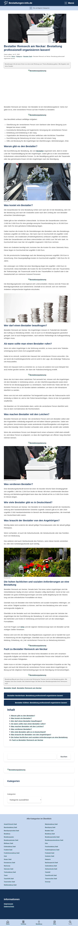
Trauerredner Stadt (9, 881)
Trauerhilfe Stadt (9, 878)
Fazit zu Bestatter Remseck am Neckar (27, 740)
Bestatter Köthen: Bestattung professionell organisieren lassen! (41, 703)
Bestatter (40, 151)
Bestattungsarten (9, 837)
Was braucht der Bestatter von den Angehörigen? (31, 735)
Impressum (8, 904)
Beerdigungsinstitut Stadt (11, 830)
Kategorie (19, 56)
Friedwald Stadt (49, 853)
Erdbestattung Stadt (10, 846)
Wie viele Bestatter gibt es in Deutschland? (28, 732)
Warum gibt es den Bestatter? (23, 716)
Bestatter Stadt (27, 56)
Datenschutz (9, 907)
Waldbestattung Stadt (10, 885)
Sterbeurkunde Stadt (51, 869)
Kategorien (11, 794)
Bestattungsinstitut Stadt (52, 837)
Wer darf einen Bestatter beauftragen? (26, 721)
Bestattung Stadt (50, 833)
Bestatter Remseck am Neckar (29, 688)
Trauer (6, 875)
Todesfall (47, 872)
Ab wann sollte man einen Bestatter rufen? (28, 724)
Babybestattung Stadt (51, 824)
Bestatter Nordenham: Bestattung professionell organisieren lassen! (35, 695)
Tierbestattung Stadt (10, 872)
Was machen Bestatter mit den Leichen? (27, 726)
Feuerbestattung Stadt (51, 846)
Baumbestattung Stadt (10, 827)
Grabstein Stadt (49, 856)
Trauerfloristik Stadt (51, 875)
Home (8, 924)
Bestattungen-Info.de (20, 3)
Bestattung (39, 924)
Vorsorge (23, 924)
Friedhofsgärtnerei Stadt (52, 849)
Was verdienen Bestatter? (21, 729)
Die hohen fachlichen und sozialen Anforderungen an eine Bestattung (39, 737)
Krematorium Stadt (9, 862)
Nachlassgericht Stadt (51, 862)
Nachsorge (7, 865)
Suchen (63, 757)
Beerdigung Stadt (50, 827)
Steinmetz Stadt (8, 869)
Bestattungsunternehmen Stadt (54, 840)
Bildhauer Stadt (8, 843)
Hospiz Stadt (7, 859)
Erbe (54, 924)
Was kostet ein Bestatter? (21, 718)
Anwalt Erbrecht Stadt (10, 824)
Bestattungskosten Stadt (11, 840)
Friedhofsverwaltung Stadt (11, 853)
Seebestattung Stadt (51, 865)
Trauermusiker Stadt (51, 878)
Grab (5, 856)
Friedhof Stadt (8, 849)
